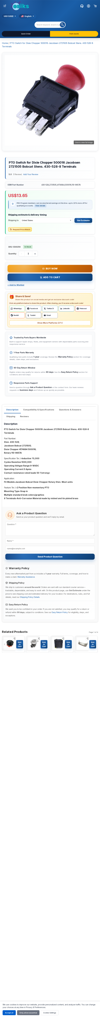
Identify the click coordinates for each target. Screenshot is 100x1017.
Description (12, 409)
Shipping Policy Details (30, 597)
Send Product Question (50, 556)
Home (5, 43)
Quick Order (26, 34)
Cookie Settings (49, 1013)
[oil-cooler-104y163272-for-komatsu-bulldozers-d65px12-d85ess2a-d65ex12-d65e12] (82, 644)
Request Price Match (21, 229)
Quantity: (12, 253)
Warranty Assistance (26, 577)
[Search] (62, 24)
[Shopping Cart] (95, 6)
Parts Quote (74, 34)
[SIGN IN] (88, 6)
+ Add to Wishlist (16, 285)
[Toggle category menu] (5, 6)
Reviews (24, 416)
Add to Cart (51, 277)
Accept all (9, 1013)
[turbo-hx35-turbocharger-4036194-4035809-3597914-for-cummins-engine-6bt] (33, 644)
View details (40, 206)
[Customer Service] (82, 6)
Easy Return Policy (60, 612)
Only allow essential (28, 1013)
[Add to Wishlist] (15, 638)
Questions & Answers (70, 409)
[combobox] (50, 25)
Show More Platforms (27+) (50, 323)
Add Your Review (30, 174)
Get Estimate (83, 220)
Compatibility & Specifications (38, 409)
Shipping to (13, 220)
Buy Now (52, 268)
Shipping (10, 416)
